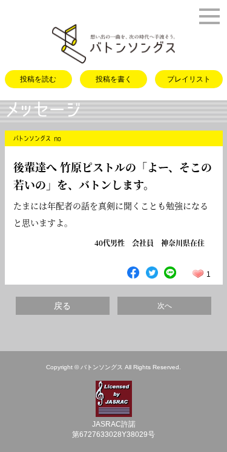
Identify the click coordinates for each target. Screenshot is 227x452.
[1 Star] (197, 274)
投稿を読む (38, 79)
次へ (164, 306)
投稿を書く (114, 79)
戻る (62, 306)
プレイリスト (189, 79)
